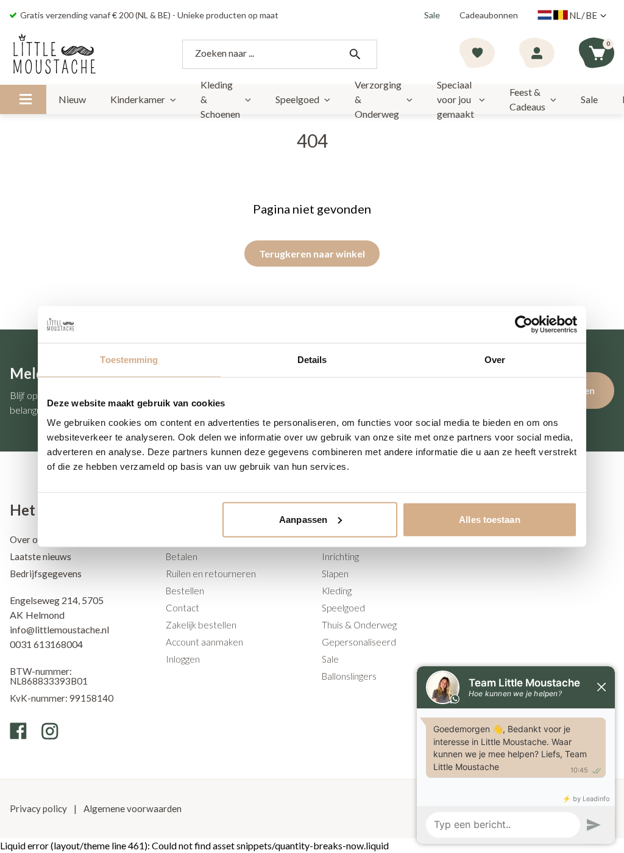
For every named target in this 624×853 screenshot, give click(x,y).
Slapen (335, 573)
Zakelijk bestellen (201, 624)
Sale (432, 15)
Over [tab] (494, 360)
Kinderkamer (137, 99)
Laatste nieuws (40, 556)
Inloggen (183, 658)
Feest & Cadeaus (527, 99)
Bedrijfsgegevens (46, 573)
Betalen (181, 556)
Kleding (337, 590)
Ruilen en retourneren (211, 573)
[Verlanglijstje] (477, 54)
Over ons (28, 539)
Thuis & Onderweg (359, 624)
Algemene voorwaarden (132, 808)
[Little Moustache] (54, 54)
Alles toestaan (489, 519)
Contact (182, 607)
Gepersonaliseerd (359, 641)
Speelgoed (297, 99)
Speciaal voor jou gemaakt (455, 99)
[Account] (537, 54)
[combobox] (279, 54)
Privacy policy (39, 808)
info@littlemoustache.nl (59, 629)
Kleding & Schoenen (220, 99)
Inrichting (340, 556)
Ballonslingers (349, 676)
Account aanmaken (204, 641)
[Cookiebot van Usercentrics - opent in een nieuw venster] (523, 324)
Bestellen (185, 590)
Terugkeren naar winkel (312, 253)
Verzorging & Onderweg (378, 99)
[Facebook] (18, 731)
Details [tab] (312, 360)
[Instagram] (49, 731)
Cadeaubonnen (488, 15)
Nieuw (72, 99)
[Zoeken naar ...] (354, 54)
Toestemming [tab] (129, 360)
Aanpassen (303, 519)
